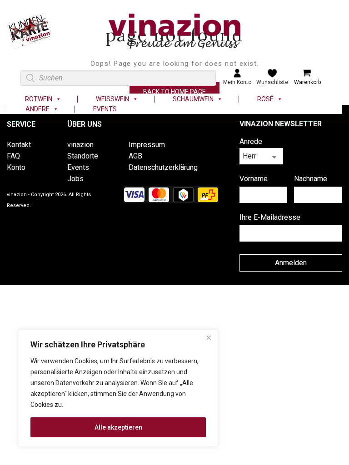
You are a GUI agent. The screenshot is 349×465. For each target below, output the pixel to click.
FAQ (13, 156)
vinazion (80, 144)
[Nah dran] (208, 337)
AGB (135, 156)
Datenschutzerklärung (163, 167)
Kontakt (19, 144)
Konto (16, 167)
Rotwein (38, 99)
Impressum (147, 144)
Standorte (82, 156)
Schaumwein (193, 99)
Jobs (75, 178)
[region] (118, 388)
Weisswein (112, 99)
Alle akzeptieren (118, 427)
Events (105, 109)
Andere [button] (37, 109)
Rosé (265, 99)
